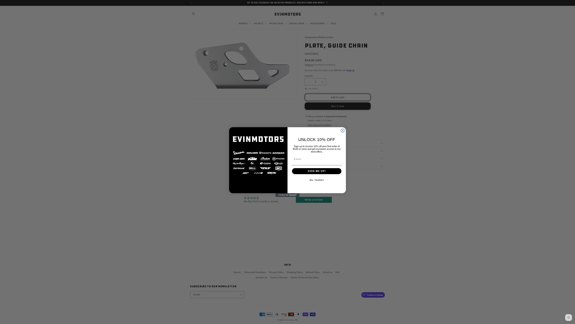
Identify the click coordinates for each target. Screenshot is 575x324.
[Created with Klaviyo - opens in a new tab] (287, 195)
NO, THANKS (317, 180)
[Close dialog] (342, 130)
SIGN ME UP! (317, 171)
